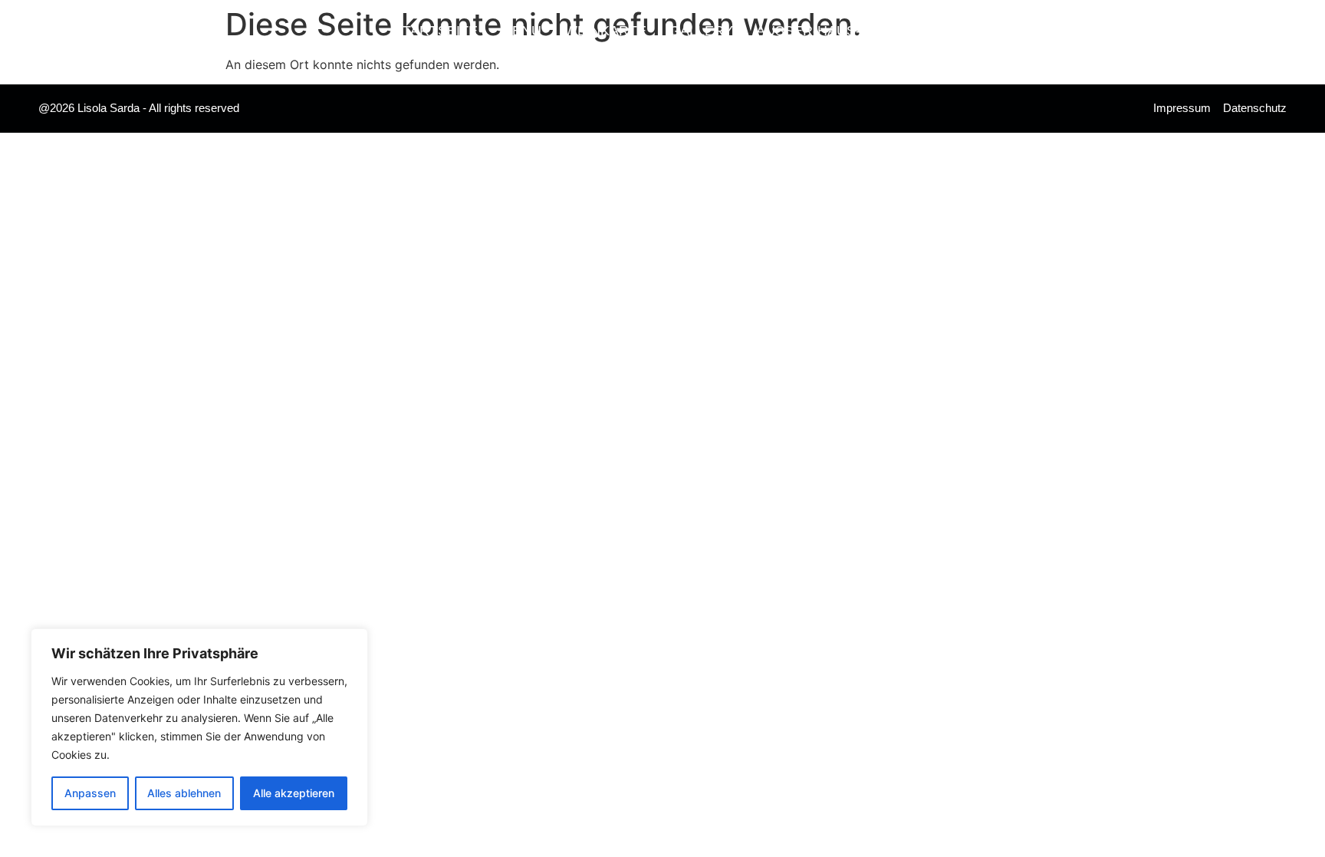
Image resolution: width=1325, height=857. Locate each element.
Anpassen (90, 792)
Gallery (701, 30)
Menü (521, 30)
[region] (199, 727)
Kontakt (961, 30)
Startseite (435, 30)
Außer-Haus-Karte (831, 30)
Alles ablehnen (184, 792)
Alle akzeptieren (293, 792)
